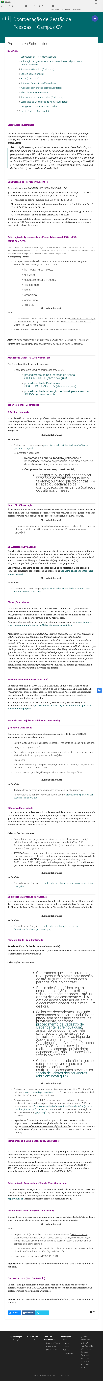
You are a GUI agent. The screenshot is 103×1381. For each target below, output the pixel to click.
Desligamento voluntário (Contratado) (39, 106)
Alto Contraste (65, 10)
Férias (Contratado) (30, 78)
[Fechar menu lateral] (95, 18)
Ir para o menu (20, 6)
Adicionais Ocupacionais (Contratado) (38, 83)
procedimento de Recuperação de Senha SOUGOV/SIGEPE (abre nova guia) (49, 376)
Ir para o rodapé (48, 6)
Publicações (66, 1337)
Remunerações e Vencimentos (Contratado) (42, 97)
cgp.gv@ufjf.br (41, 1112)
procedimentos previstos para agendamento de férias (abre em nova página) (50, 624)
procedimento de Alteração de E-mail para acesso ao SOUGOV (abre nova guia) (57, 393)
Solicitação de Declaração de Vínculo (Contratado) (45, 101)
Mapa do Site (55, 10)
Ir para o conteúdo (6, 6)
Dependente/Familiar (53, 1343)
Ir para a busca (34, 6)
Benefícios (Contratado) (32, 74)
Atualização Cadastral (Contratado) (37, 69)
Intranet (32, 1340)
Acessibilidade (76, 10)
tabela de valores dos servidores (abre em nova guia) (61, 1074)
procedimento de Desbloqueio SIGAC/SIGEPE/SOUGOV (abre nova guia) (50, 385)
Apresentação (16, 1337)
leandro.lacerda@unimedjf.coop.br (41, 1092)
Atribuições (16, 1340)
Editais (65, 1340)
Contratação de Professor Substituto (38, 56)
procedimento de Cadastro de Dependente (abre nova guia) (60, 1026)
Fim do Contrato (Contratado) (35, 111)
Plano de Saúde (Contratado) (34, 92)
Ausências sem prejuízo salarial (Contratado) (42, 87)
